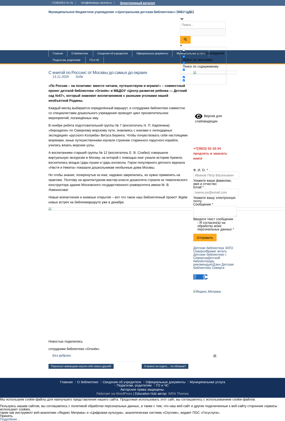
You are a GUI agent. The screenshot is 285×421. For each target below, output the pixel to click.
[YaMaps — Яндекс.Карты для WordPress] (215, 355)
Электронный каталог (137, 3)
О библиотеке (79, 53)
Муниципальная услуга (191, 53)
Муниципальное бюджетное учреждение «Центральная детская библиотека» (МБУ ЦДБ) (121, 12)
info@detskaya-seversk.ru (96, 2)
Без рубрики (61, 355)
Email (198, 187)
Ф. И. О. (200, 170)
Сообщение (203, 204)
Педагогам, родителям (66, 60)
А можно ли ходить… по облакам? (165, 366)
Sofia (79, 76)
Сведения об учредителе (112, 53)
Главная (58, 53)
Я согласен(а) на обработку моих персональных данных (215, 226)
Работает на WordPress (114, 393)
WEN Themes (178, 393)
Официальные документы (152, 53)
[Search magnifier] (185, 40)
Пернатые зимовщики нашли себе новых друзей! (81, 366)
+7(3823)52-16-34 (62, 2)
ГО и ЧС (94, 60)
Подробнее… (10, 419)
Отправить (205, 237)
